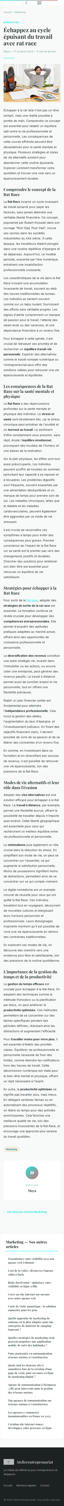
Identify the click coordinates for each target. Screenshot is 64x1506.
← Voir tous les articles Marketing (25, 1212)
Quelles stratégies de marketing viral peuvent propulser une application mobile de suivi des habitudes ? (31, 1341)
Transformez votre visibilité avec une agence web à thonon (31, 1260)
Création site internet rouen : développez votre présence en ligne (30, 1426)
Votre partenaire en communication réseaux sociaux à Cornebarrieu (30, 1355)
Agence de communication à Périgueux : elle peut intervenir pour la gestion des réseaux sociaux (32, 1388)
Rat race (32, 600)
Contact (44, 1485)
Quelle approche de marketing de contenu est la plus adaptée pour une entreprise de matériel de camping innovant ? (31, 1323)
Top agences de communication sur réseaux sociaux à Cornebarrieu (30, 1402)
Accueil (8, 12)
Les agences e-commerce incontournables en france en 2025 (29, 1414)
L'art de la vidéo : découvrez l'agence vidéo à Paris (30, 1272)
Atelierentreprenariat (35, 1461)
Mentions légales (26, 1485)
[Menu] (39, 3)
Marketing (20, 12)
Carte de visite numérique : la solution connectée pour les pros (32, 1308)
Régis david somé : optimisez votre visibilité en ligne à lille (29, 1284)
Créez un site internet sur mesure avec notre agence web (29, 1296)
